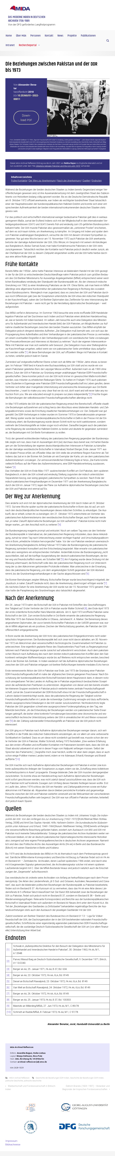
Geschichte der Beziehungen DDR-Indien (52, 1078)
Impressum (11, 1141)
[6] (88, 573)
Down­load (26, 118)
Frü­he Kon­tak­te (19, 180)
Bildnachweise (12, 1144)
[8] (85, 608)
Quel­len (86, 180)
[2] (90, 394)
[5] (62, 559)
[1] (26, 352)
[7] (105, 583)
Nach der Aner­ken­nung (69, 180)
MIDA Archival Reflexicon (19, 1078)
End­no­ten (97, 180)
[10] (18, 759)
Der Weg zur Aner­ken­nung (42, 180)
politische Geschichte (14, 1081)
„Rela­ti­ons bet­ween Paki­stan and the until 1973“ (58, 166)
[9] (11, 721)
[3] (14, 467)
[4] (59, 524)
